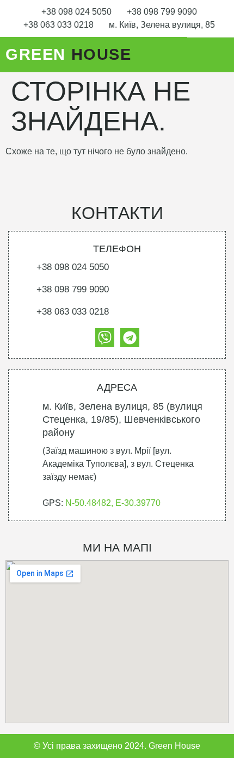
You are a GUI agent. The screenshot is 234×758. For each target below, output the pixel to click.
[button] (218, 55)
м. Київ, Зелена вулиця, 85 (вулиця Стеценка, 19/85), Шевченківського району (122, 419)
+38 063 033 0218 (58, 24)
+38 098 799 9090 (162, 11)
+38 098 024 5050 (76, 11)
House (68, 54)
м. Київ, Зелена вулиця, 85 (162, 24)
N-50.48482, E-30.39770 (113, 503)
